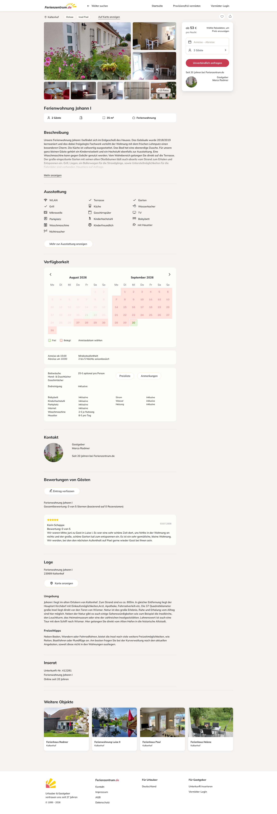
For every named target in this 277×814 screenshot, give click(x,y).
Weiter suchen (100, 5)
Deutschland (149, 786)
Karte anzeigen (64, 583)
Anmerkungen (149, 375)
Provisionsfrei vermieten (187, 5)
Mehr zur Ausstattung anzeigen (68, 243)
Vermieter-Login (220, 5)
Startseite (157, 5)
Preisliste (124, 375)
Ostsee (69, 17)
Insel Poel (83, 17)
